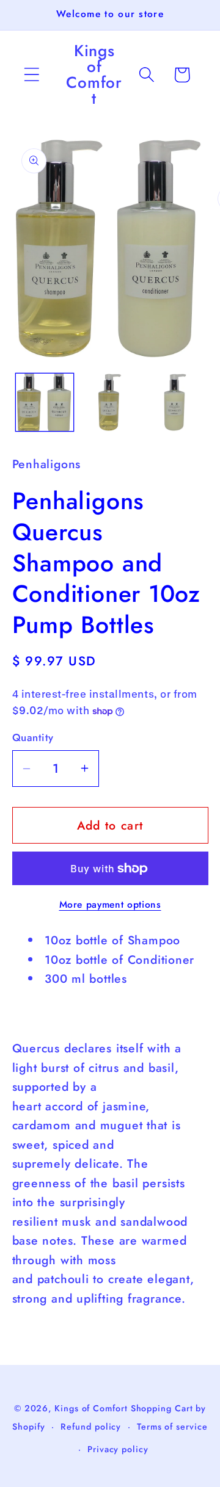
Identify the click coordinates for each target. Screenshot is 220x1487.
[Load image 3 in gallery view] (175, 402)
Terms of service (172, 1426)
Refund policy (91, 1426)
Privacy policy (117, 1449)
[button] (31, 74)
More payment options (110, 904)
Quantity (33, 738)
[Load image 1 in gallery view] (44, 402)
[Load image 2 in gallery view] (110, 402)
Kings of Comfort (91, 1408)
